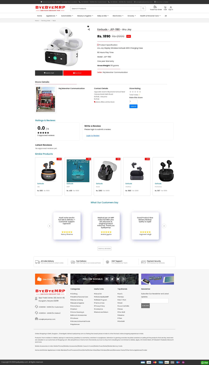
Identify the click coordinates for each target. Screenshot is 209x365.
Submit (133, 106)
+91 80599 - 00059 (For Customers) (93, 2)
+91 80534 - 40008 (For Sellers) (121, 2)
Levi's (120, 294)
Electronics (117, 16)
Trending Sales (45, 21)
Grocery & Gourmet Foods (81, 321)
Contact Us (99, 309)
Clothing (74, 294)
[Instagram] (123, 279)
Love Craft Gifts (124, 306)
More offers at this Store (105, 102)
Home (39, 16)
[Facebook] (106, 279)
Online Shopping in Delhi (43, 334)
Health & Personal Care (149, 16)
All (166, 16)
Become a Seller (162, 2)
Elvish (120, 303)
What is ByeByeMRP (102, 297)
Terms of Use (99, 303)
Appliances (51, 16)
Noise (121, 309)
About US (98, 294)
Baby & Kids (102, 16)
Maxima (121, 315)
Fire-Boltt (122, 312)
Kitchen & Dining (77, 300)
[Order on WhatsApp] (204, 362)
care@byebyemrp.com (144, 2)
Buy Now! (78, 73)
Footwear (75, 318)
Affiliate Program (101, 300)
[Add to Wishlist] (88, 26)
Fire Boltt (122, 321)
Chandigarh (63, 334)
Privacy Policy (100, 306)
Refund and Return (101, 312)
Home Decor (76, 306)
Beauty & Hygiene (84, 16)
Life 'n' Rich (122, 300)
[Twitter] (112, 279)
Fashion (74, 309)
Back (54, 21)
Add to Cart (50, 73)
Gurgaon (55, 334)
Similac (121, 297)
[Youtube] (118, 279)
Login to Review (92, 135)
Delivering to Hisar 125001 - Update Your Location (59, 2)
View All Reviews (104, 249)
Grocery (131, 16)
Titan (120, 318)
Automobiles (66, 16)
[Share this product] (88, 29)
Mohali (69, 334)
